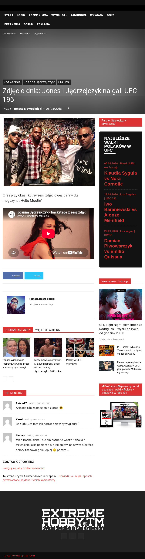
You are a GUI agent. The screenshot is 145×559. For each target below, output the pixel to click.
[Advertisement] (72, 64)
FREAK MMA (12, 24)
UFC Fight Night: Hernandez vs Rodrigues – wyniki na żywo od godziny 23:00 (120, 329)
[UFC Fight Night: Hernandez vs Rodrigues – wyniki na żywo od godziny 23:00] (120, 304)
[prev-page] (5, 379)
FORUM (28, 24)
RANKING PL (78, 15)
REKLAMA (43, 24)
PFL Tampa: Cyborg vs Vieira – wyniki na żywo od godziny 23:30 (129, 350)
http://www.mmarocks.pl (41, 304)
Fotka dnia (25, 33)
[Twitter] (139, 2)
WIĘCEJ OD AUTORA (47, 330)
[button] (137, 15)
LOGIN (21, 15)
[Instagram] (133, 2)
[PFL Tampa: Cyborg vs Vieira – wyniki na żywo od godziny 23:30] (106, 350)
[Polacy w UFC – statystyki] (80, 347)
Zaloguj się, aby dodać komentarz (24, 468)
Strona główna (9, 33)
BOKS (110, 15)
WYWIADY (96, 15)
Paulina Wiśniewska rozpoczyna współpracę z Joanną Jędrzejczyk (16, 364)
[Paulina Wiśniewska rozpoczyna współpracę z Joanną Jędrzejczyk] (16, 347)
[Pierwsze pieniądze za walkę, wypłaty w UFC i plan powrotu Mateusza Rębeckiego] (106, 366)
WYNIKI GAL (59, 15)
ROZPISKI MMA (38, 15)
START (8, 15)
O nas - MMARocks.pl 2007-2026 (20, 555)
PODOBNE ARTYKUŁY (18, 330)
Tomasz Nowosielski (27, 109)
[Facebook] (127, 2)
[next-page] (11, 379)
